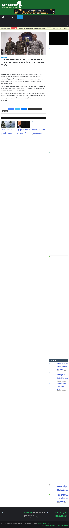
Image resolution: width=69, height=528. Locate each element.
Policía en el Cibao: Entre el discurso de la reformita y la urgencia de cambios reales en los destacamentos (62, 498)
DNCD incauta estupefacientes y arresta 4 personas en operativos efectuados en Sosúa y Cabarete (62, 376)
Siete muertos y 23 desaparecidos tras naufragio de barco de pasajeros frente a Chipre (62, 386)
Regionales (13, 17)
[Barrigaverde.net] (11, 4)
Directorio (58, 525)
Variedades (57, 17)
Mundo (25, 17)
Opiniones (37, 17)
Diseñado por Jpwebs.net (43, 523)
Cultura (46, 17)
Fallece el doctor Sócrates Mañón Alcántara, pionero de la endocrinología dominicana (23, 131)
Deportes (51, 17)
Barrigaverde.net (28, 512)
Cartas (42, 17)
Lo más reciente (5, 21)
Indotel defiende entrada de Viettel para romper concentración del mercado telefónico (38, 131)
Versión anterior (64, 525)
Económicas (31, 17)
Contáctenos (52, 525)
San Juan (7, 17)
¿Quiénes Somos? (45, 525)
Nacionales (20, 17)
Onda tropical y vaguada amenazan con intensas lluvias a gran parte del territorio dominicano (7, 131)
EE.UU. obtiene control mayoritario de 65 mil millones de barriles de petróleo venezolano (62, 366)
